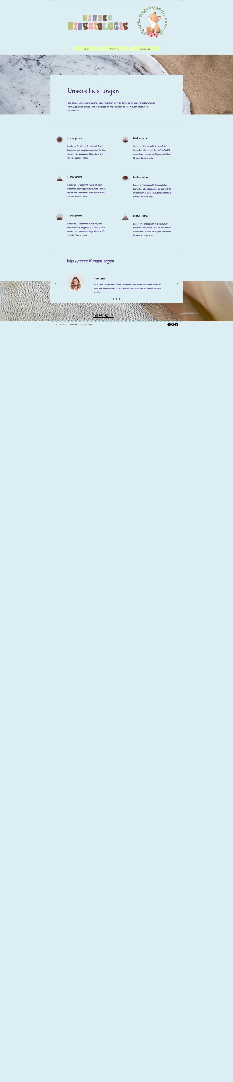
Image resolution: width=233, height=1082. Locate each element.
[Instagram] (173, 324)
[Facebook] (176, 324)
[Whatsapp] (169, 324)
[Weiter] (177, 284)
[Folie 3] (119, 299)
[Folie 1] (113, 299)
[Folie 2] (116, 299)
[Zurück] (55, 284)
